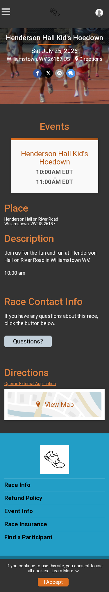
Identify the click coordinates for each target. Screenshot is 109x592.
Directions (91, 59)
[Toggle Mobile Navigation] (6, 12)
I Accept (53, 582)
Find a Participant (28, 537)
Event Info (18, 511)
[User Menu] (99, 13)
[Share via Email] (59, 73)
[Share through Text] (70, 73)
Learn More (62, 570)
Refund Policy (23, 497)
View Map (59, 404)
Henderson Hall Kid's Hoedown (54, 38)
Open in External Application (30, 383)
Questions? (28, 341)
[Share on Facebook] (37, 73)
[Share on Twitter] (48, 73)
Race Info (17, 484)
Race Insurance (25, 524)
